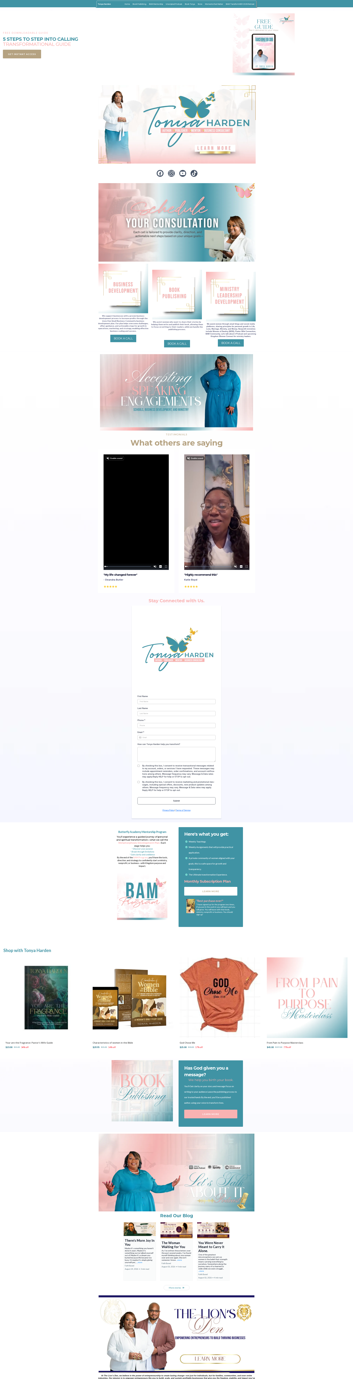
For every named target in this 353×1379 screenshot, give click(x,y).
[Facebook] (160, 173)
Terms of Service (183, 810)
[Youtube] (182, 173)
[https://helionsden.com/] (176, 1334)
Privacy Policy (168, 810)
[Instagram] (171, 173)
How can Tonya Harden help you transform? (158, 744)
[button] (139, 1251)
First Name (142, 696)
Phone (141, 720)
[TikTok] (194, 173)
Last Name (142, 708)
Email (140, 732)
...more (139, 1262)
